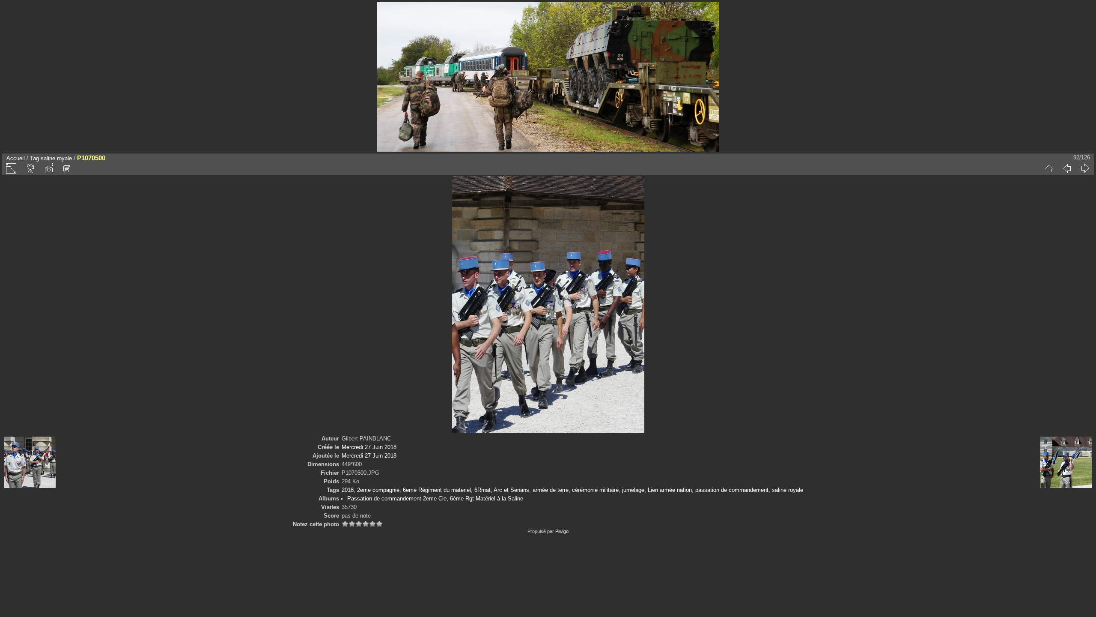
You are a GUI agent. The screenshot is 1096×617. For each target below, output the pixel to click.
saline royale (56, 158)
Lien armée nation (670, 490)
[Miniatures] (1049, 168)
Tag (34, 158)
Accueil (15, 158)
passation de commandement (731, 490)
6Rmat (482, 490)
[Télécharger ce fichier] (67, 168)
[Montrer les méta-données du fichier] (49, 168)
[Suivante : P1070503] (1085, 168)
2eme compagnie (378, 490)
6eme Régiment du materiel (437, 490)
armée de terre (551, 490)
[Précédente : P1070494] (1067, 168)
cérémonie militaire (595, 490)
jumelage (633, 490)
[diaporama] (31, 168)
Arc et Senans (511, 490)
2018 (348, 490)
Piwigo (562, 531)
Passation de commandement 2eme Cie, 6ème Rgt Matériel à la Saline (435, 498)
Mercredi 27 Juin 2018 (369, 447)
